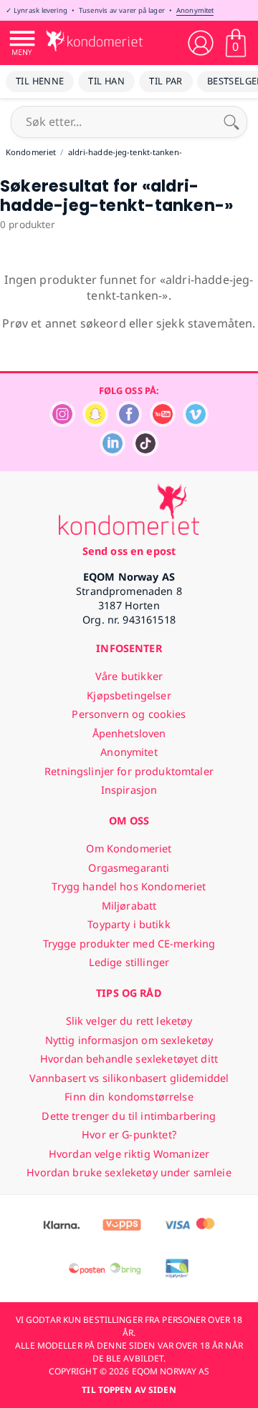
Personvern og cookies (129, 714)
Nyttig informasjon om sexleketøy (129, 1040)
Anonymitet (195, 10)
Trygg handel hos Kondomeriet (129, 886)
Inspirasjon (129, 790)
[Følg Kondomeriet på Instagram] (62, 423)
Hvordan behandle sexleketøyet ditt (129, 1058)
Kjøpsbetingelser (129, 695)
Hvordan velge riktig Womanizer (129, 1154)
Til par (166, 80)
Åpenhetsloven (129, 733)
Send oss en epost (129, 551)
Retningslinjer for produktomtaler (129, 771)
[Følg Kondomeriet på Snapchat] (95, 423)
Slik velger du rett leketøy (129, 1021)
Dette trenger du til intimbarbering (129, 1116)
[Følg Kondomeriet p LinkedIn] (112, 452)
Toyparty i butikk (128, 924)
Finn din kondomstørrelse (128, 1096)
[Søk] (231, 122)
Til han (106, 80)
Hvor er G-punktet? (129, 1134)
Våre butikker (129, 676)
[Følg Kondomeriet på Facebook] (129, 423)
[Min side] (201, 43)
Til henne (40, 80)
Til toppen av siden (129, 1390)
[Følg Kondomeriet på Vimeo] (196, 423)
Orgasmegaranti (128, 868)
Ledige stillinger (129, 962)
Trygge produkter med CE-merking (129, 943)
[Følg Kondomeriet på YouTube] (163, 423)
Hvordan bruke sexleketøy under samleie (129, 1172)
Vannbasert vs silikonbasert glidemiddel (129, 1078)
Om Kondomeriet (128, 848)
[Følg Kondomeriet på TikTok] (145, 452)
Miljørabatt (129, 905)
